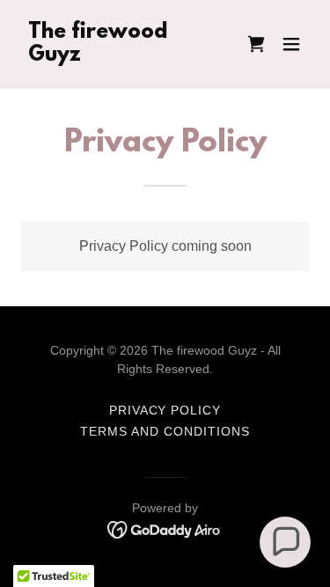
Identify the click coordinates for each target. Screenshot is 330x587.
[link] (122, 55)
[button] (291, 44)
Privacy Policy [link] (165, 410)
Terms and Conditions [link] (165, 431)
